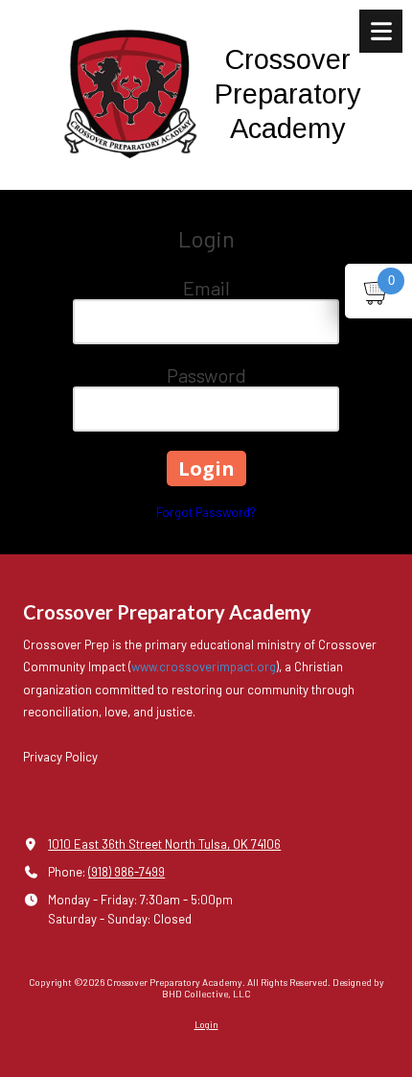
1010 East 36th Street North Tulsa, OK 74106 (164, 844)
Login (206, 1024)
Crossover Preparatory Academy (288, 93)
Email (206, 287)
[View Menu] (380, 31)
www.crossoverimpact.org (203, 666)
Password (206, 374)
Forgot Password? (206, 512)
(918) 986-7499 (126, 871)
